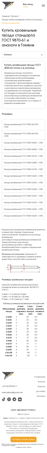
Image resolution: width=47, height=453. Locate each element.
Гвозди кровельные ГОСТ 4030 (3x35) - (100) (23, 196)
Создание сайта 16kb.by (23, 447)
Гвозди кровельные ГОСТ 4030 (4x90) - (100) (23, 143)
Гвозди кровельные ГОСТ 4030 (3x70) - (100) (23, 169)
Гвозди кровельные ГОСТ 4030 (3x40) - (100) (23, 189)
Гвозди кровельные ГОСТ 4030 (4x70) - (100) (23, 156)
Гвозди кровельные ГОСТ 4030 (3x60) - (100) (23, 176)
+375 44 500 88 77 (9, 386)
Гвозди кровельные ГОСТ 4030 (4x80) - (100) (23, 149)
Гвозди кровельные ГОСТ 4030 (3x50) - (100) (23, 183)
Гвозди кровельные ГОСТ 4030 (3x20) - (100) (23, 216)
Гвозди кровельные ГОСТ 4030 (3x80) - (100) (23, 163)
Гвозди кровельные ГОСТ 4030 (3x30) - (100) (23, 202)
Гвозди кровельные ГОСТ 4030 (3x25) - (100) (23, 209)
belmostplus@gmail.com (12, 392)
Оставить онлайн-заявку (23, 439)
